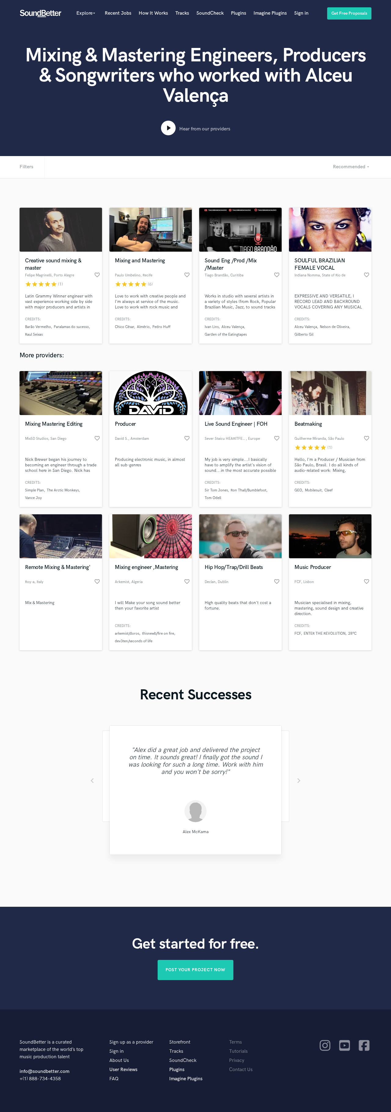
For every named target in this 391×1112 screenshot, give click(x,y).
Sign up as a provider (131, 1042)
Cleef (328, 490)
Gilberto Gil (303, 334)
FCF (297, 633)
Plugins (238, 13)
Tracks (182, 13)
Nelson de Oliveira (334, 327)
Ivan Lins (212, 327)
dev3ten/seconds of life (133, 641)
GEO (298, 490)
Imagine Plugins (270, 13)
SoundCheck (210, 13)
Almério (143, 327)
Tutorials (238, 1051)
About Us (119, 1060)
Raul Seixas (34, 334)
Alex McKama (196, 831)
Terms (235, 1042)
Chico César (124, 327)
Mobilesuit (313, 490)
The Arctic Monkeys (63, 490)
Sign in (301, 13)
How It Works (153, 13)
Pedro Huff (161, 327)
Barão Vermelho (38, 327)
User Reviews (123, 1070)
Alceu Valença (232, 327)
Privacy (236, 1060)
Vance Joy (33, 498)
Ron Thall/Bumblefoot (248, 490)
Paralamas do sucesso (71, 327)
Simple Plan (34, 490)
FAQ (114, 1079)
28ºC (352, 633)
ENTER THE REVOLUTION (324, 633)
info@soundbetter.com (44, 1071)
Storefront (179, 1042)
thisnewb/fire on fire (158, 633)
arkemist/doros (127, 633)
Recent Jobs (118, 13)
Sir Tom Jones (216, 490)
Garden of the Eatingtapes (226, 334)
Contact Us (241, 1070)
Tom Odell (213, 498)
